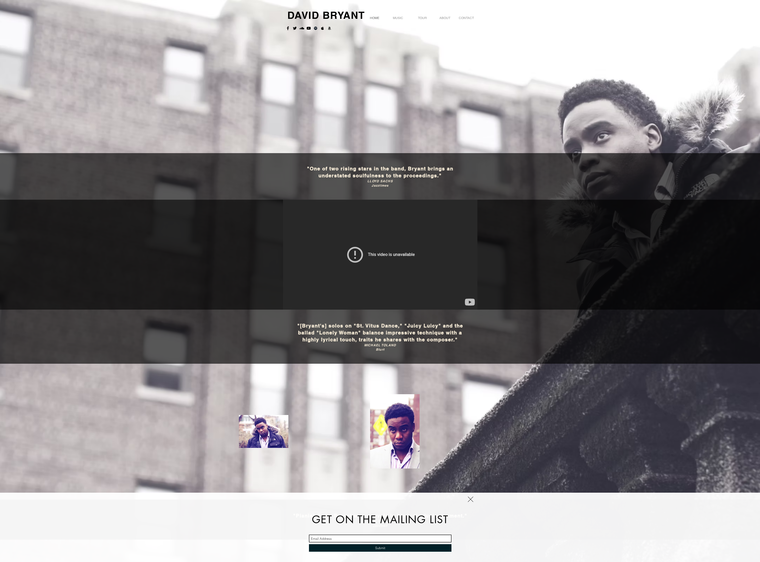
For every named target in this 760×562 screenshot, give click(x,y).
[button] (470, 499)
